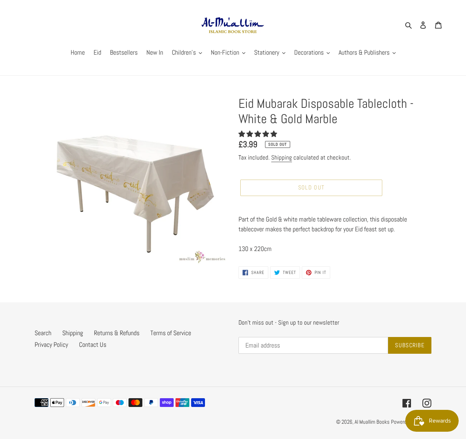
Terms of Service (170, 333)
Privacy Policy (51, 344)
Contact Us (92, 344)
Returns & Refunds (116, 333)
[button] (258, 134)
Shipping (281, 157)
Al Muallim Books (372, 421)
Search (43, 333)
